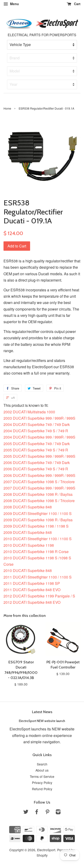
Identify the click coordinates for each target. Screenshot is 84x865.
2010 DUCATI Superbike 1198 (29, 545)
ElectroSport (46, 849)
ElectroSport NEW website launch (42, 721)
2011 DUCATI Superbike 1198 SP (32, 583)
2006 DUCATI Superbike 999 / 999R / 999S (39, 475)
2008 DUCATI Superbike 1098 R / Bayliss (38, 494)
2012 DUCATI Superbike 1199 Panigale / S (39, 596)
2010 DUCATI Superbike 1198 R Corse (36, 551)
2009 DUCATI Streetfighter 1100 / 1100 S (38, 513)
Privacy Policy (42, 782)
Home (7, 108)
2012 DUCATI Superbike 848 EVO (32, 602)
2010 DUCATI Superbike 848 (28, 570)
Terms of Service (42, 776)
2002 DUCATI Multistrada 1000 (29, 412)
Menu (14, 3)
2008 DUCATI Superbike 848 (28, 507)
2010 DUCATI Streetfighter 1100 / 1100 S (38, 538)
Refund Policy (42, 788)
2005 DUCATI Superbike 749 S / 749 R (36, 450)
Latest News (42, 712)
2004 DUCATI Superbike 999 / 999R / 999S (39, 437)
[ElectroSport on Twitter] (25, 812)
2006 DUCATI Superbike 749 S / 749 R (36, 469)
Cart (76, 3)
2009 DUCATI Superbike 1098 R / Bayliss (38, 519)
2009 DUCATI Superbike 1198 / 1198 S (36, 526)
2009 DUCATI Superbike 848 (28, 532)
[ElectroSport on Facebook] (36, 812)
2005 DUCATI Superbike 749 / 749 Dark (37, 443)
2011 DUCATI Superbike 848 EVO (32, 589)
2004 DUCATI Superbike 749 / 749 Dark (37, 424)
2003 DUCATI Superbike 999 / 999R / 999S (39, 418)
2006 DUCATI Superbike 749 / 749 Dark (37, 462)
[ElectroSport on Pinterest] (47, 812)
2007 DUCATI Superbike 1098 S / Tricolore (39, 481)
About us (42, 770)
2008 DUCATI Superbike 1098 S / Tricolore (39, 500)
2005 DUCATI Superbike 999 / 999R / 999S (39, 456)
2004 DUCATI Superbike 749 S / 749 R (36, 430)
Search (42, 764)
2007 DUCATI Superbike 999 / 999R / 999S (39, 488)
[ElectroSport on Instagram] (58, 812)
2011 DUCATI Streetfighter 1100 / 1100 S (38, 577)
